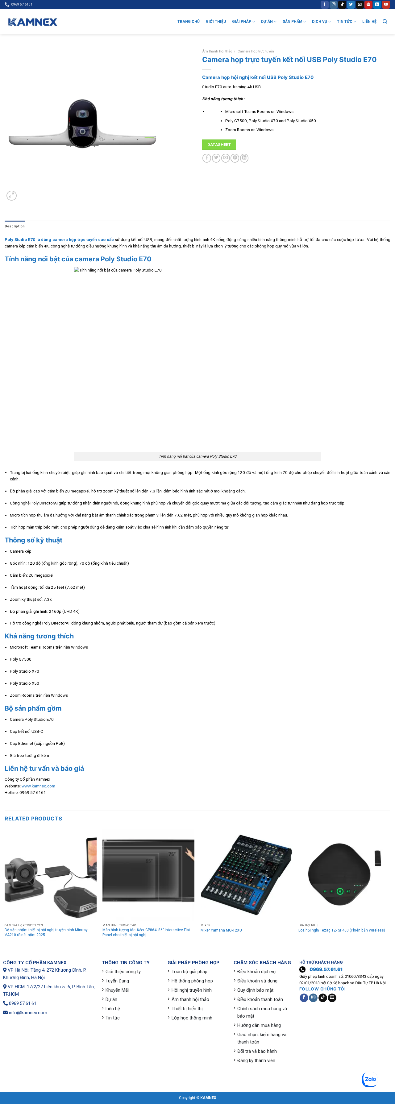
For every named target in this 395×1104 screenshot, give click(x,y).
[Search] (385, 21)
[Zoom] (11, 196)
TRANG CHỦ (188, 21)
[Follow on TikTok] (342, 4)
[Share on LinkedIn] (244, 158)
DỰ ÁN (267, 21)
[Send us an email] (360, 4)
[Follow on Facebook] (325, 4)
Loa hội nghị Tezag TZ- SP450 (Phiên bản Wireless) (341, 930)
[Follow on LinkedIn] (377, 4)
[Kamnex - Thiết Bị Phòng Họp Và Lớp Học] (32, 21)
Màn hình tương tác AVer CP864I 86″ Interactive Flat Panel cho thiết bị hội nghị (146, 932)
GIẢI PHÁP (241, 21)
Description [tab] (15, 226)
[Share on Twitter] (216, 158)
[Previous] (5, 888)
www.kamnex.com (38, 786)
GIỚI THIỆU (216, 21)
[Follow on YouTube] (386, 4)
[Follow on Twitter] (351, 4)
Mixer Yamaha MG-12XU (221, 930)
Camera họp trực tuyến (256, 51)
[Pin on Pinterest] (235, 158)
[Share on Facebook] (206, 158)
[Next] (390, 888)
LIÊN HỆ (369, 21)
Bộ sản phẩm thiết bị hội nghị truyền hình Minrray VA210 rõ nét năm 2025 (46, 932)
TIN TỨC (344, 21)
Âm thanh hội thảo (217, 51)
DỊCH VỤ (319, 21)
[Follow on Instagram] (334, 4)
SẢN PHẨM (292, 21)
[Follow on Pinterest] (368, 4)
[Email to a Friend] (225, 158)
